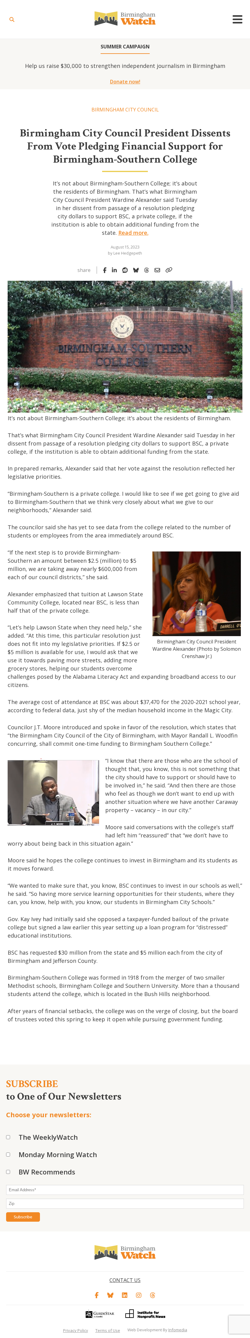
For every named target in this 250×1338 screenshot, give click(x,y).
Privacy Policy (75, 1330)
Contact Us (125, 1280)
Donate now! (125, 81)
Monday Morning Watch (58, 1154)
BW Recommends (47, 1171)
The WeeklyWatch (48, 1137)
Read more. (133, 232)
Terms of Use (107, 1330)
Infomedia (177, 1330)
